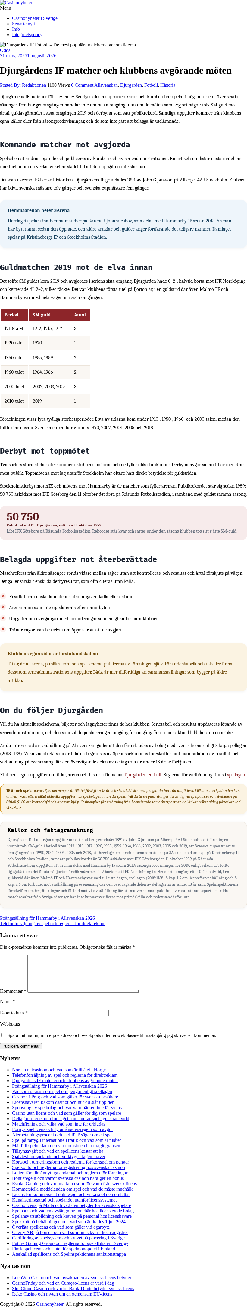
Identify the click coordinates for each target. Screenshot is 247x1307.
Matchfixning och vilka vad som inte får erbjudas (58, 1123)
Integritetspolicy (27, 34)
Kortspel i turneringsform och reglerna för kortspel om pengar (70, 1161)
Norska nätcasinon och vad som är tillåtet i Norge (59, 1069)
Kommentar (13, 991)
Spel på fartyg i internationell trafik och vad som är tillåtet (66, 1140)
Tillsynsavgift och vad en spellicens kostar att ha (57, 1151)
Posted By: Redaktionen (23, 85)
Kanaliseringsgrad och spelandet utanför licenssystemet (64, 1199)
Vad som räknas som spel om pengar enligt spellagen (62, 1091)
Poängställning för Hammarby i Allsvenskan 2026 (47, 918)
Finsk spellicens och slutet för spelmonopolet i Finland (63, 1248)
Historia (167, 85)
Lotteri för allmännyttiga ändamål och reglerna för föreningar (69, 1172)
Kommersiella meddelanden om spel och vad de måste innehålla (72, 1189)
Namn (7, 1001)
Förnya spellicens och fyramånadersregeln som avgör (62, 1129)
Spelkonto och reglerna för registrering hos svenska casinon (68, 1167)
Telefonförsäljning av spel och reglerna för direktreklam (52, 923)
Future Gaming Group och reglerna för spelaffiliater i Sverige (70, 1243)
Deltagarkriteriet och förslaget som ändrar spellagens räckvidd (70, 1118)
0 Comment (82, 85)
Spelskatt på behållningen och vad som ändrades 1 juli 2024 (69, 1221)
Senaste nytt (23, 23)
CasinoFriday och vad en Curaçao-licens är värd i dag (63, 1283)
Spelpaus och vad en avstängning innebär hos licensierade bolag (73, 1210)
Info (16, 29)
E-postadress (14, 1012)
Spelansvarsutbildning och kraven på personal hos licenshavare (72, 1216)
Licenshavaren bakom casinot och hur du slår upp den (63, 1102)
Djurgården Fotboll (142, 775)
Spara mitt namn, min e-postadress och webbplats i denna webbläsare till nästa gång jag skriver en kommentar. (111, 1035)
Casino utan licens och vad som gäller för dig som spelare (66, 1113)
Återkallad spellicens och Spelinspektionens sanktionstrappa (69, 1254)
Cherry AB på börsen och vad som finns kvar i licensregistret (70, 1232)
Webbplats (10, 1023)
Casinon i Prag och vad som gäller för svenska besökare (65, 1096)
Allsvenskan (106, 85)
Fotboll (151, 85)
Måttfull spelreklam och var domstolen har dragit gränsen (66, 1145)
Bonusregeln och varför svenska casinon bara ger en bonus (68, 1178)
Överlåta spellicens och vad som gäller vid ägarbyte (61, 1227)
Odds (5, 50)
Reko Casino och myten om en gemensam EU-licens (62, 1293)
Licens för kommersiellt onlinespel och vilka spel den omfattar (71, 1194)
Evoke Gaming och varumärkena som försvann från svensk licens (74, 1183)
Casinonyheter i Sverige (35, 18)
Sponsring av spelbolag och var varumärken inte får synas (67, 1107)
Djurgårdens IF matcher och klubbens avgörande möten (65, 1080)
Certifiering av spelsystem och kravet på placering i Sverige (68, 1237)
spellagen (236, 775)
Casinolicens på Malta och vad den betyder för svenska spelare (71, 1205)
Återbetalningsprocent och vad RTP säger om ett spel (62, 1134)
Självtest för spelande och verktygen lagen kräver (58, 1156)
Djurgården (131, 85)
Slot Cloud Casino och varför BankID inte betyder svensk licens (73, 1288)
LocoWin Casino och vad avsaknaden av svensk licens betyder (71, 1277)
